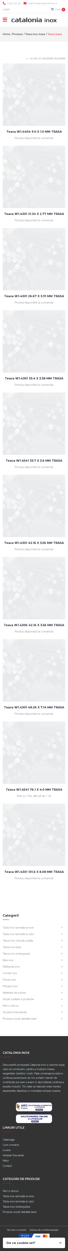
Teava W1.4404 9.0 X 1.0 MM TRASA (34, 131)
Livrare (7, 1150)
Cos (59, 9)
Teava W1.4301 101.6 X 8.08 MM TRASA (34, 872)
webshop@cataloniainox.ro (42, 3)
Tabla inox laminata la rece (18, 927)
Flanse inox (9, 979)
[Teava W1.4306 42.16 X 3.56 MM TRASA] (34, 588)
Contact (7, 1165)
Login (6, 9)
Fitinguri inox (10, 986)
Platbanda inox (11, 966)
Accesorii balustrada (14, 1012)
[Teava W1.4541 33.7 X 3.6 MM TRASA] (34, 423)
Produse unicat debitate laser (20, 1018)
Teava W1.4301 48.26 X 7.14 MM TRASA (34, 707)
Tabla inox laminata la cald (18, 934)
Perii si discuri (11, 1005)
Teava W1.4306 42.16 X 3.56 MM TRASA (34, 625)
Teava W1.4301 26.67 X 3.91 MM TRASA (34, 296)
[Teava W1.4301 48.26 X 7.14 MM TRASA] (34, 670)
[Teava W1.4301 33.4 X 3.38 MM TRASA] (34, 341)
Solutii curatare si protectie (18, 999)
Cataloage (9, 1139)
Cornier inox (10, 973)
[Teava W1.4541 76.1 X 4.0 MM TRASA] (34, 752)
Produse (18, 34)
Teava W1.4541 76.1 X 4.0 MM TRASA (34, 789)
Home (6, 34)
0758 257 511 (14, 3)
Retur (6, 1160)
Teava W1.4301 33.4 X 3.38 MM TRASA (34, 378)
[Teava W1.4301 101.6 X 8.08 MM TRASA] (34, 834)
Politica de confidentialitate (44, 1230)
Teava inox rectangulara (16, 953)
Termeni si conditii (16, 1230)
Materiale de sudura (14, 992)
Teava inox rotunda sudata (18, 940)
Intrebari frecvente (13, 1155)
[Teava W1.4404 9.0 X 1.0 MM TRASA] (34, 94)
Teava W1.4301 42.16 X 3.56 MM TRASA (34, 543)
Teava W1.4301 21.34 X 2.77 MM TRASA (34, 214)
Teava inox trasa (35, 34)
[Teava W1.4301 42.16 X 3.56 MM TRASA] (34, 505)
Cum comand (11, 1144)
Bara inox (8, 960)
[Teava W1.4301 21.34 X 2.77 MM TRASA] (34, 176)
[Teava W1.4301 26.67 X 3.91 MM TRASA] (34, 259)
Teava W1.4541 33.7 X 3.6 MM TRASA (34, 460)
